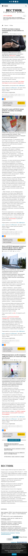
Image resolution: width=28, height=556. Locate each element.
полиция (10, 96)
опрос (8, 340)
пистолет (22, 94)
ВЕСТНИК (14, 10)
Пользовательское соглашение (8, 532)
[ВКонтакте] (3, 99)
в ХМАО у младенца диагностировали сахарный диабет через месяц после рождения (13, 413)
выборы (5, 232)
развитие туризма (15, 340)
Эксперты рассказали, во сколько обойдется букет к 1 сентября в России (14, 453)
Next (25, 16)
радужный (9, 94)
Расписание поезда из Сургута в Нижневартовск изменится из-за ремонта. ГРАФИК (14, 444)
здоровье (5, 428)
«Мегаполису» (12, 55)
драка (14, 94)
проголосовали (12, 218)
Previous (24, 16)
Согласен (14, 554)
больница (5, 96)
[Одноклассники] (5, 99)
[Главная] (2, 25)
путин (9, 232)
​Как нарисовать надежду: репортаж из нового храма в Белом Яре (14, 449)
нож (18, 94)
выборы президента (11, 234)
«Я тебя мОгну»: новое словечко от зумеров (14, 456)
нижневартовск (14, 426)
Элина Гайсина (17, 251)
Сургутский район (7, 15)
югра (4, 234)
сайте (14, 313)
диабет (20, 426)
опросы (14, 232)
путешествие (6, 342)
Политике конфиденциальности (16, 550)
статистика (19, 232)
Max (18, 85)
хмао (4, 94)
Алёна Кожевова (18, 114)
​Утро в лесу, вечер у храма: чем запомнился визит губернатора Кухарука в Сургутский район (14, 18)
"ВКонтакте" (14, 87)
